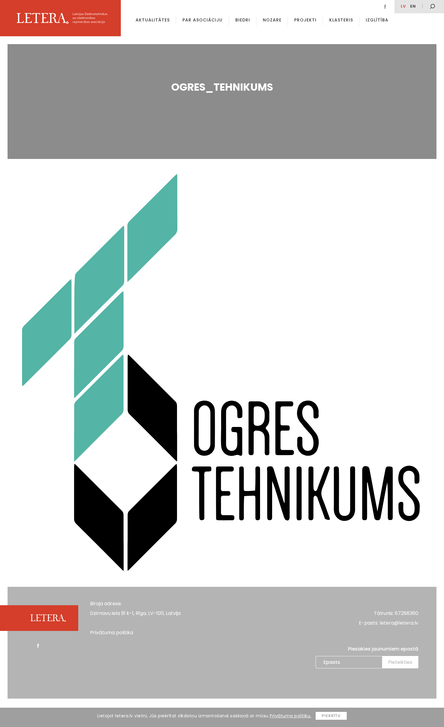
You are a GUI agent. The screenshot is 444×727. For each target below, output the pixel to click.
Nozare (272, 20)
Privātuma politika (111, 632)
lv (403, 6)
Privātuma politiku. (290, 716)
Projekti (305, 20)
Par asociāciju (202, 20)
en (413, 6)
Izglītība (377, 20)
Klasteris (341, 20)
